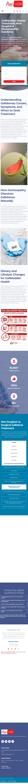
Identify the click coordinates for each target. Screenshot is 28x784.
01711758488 (4, 763)
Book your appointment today (8, 652)
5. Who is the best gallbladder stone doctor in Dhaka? (12, 611)
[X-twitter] (26, 11)
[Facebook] (14, 11)
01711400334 (4, 756)
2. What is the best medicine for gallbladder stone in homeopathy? (13, 601)
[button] (2, 11)
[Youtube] (20, 11)
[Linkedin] (6, 741)
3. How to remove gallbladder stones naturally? (12, 604)
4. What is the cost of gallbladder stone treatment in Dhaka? (13, 607)
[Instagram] (23, 11)
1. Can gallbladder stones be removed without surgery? (12, 597)
